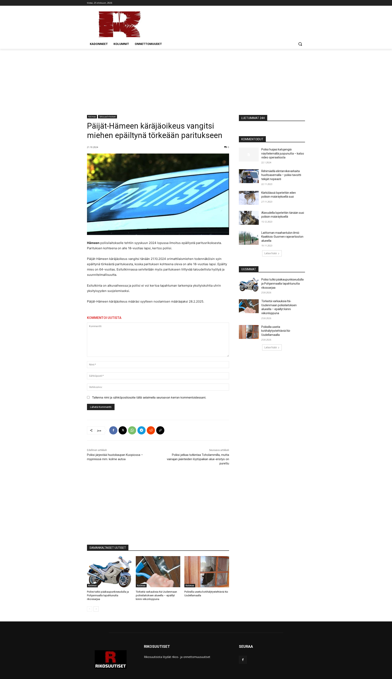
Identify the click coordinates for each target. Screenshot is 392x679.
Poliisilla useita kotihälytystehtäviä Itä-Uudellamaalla (276, 330)
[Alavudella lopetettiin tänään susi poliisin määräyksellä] (249, 218)
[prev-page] (89, 609)
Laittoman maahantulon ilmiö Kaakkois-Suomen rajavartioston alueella (282, 236)
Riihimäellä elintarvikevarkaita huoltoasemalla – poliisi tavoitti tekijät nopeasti (281, 175)
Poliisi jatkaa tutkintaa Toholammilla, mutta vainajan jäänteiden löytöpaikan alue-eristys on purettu (198, 459)
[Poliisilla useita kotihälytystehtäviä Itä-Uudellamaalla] (206, 571)
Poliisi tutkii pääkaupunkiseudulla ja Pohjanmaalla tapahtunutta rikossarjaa (108, 595)
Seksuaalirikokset (107, 116)
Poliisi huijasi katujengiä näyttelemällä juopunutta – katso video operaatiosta (282, 153)
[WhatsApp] (132, 430)
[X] (123, 430)
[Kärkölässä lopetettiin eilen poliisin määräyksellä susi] (249, 198)
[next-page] (96, 609)
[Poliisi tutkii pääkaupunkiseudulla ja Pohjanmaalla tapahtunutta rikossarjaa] (109, 571)
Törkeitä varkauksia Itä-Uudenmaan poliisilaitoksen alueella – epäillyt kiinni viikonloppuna (156, 595)
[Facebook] (113, 430)
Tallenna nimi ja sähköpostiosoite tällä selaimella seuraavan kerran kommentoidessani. (149, 397)
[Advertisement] (196, 79)
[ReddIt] (151, 430)
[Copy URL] (160, 430)
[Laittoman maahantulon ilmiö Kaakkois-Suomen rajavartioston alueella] (249, 238)
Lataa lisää (270, 253)
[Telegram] (141, 430)
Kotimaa (92, 116)
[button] (300, 44)
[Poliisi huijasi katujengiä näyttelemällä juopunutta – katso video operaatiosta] (249, 154)
